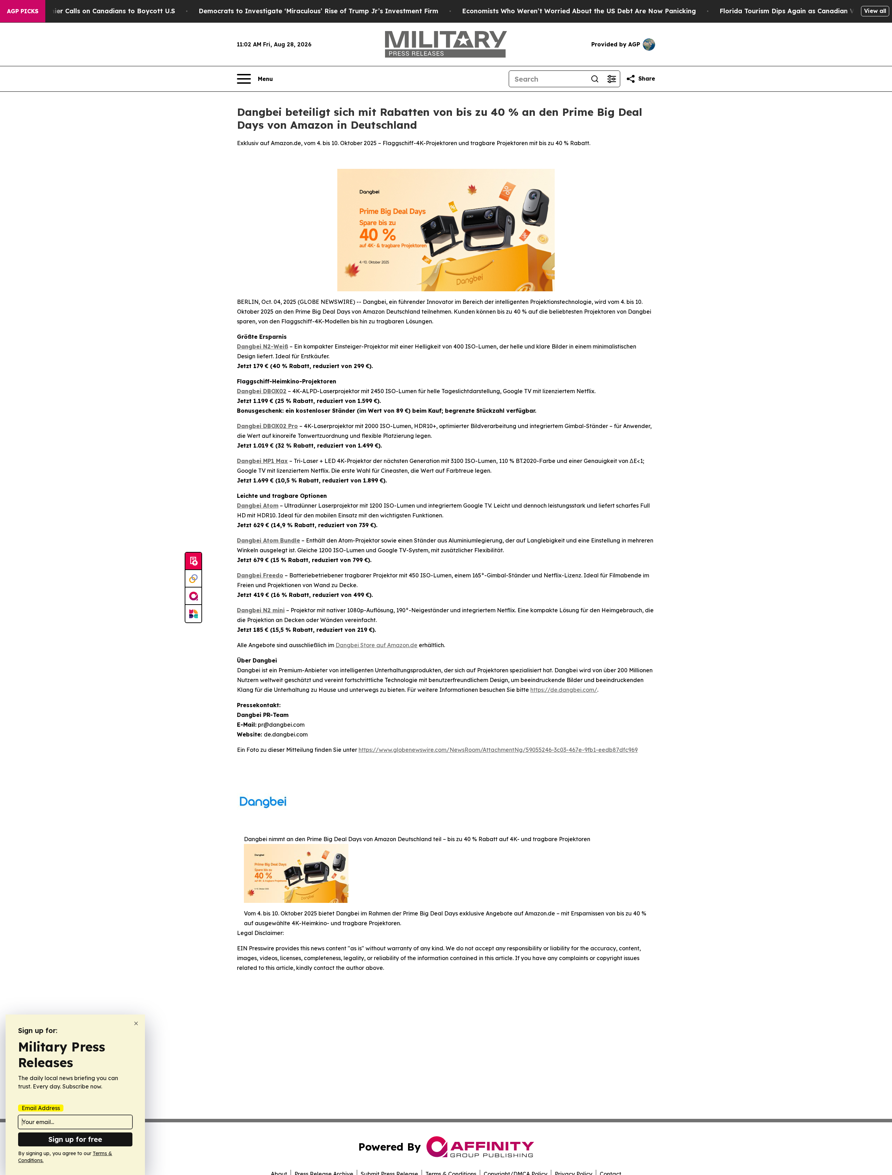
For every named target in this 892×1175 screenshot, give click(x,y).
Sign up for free (75, 1139)
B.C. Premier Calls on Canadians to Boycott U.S (99, 11)
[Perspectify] (193, 579)
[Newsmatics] (193, 613)
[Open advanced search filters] (611, 79)
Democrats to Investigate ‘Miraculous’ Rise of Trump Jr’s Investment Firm (318, 11)
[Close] (136, 1023)
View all (875, 10)
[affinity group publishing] (193, 596)
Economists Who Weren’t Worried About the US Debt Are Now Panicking (579, 11)
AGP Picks (22, 11)
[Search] (594, 79)
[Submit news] (193, 561)
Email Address (41, 1108)
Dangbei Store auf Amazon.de (376, 645)
